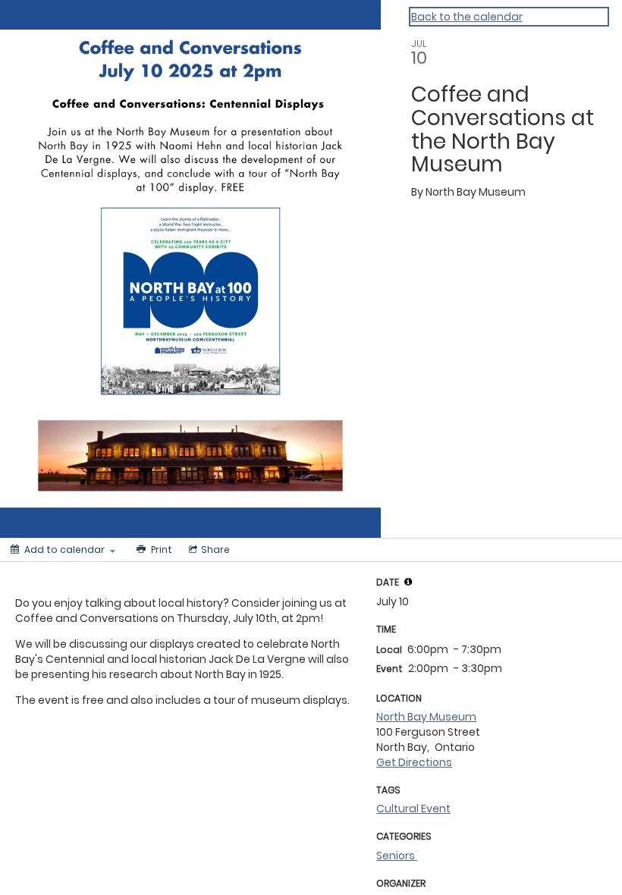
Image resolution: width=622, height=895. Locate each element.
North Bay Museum (426, 716)
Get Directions (414, 762)
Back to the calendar (467, 16)
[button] (408, 581)
